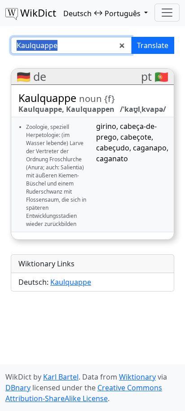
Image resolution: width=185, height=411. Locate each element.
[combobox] (71, 45)
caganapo (150, 148)
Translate (152, 45)
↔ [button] (102, 13)
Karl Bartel (61, 377)
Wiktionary (137, 377)
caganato (112, 159)
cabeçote (135, 137)
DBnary (18, 388)
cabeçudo (112, 148)
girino (106, 126)
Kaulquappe (70, 282)
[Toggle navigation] (167, 13)
